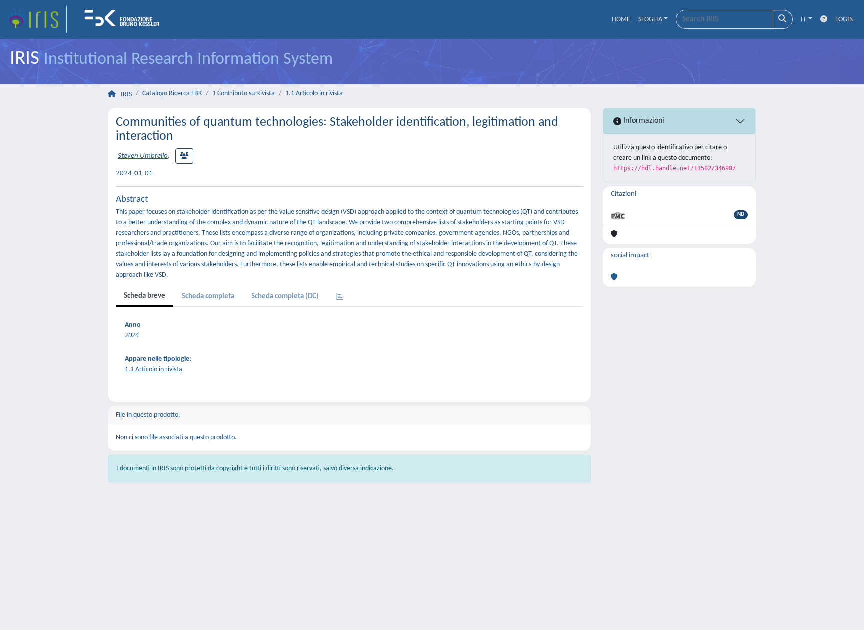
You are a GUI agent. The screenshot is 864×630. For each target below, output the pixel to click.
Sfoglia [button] (650, 19)
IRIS (126, 94)
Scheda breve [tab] (145, 296)
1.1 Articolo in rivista (314, 93)
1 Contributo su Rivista (243, 93)
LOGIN (845, 19)
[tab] (340, 297)
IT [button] (803, 19)
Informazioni (643, 121)
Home (621, 19)
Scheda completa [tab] (208, 296)
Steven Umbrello (143, 156)
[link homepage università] (125, 19)
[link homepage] (36, 19)
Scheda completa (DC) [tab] (285, 296)
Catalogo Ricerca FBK (172, 93)
